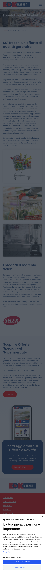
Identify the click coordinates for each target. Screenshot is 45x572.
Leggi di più (7, 552)
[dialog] (22, 543)
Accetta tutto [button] (22, 562)
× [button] (42, 517)
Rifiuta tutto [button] (22, 567)
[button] (22, 557)
